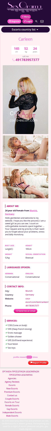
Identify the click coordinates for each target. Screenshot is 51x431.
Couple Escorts (12, 398)
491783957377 (27, 59)
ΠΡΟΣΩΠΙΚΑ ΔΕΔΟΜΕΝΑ (20, 375)
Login (29, 21)
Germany (9, 214)
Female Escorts (12, 405)
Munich (33, 210)
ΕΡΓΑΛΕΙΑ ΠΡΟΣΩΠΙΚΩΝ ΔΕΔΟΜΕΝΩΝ (20, 371)
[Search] (36, 21)
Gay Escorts (12, 409)
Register (15, 21)
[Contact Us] (42, 21)
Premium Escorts (12, 392)
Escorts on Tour (12, 402)
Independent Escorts (12, 412)
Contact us (12, 395)
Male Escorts (12, 415)
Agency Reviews (12, 381)
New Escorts (12, 388)
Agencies (12, 378)
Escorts (12, 385)
